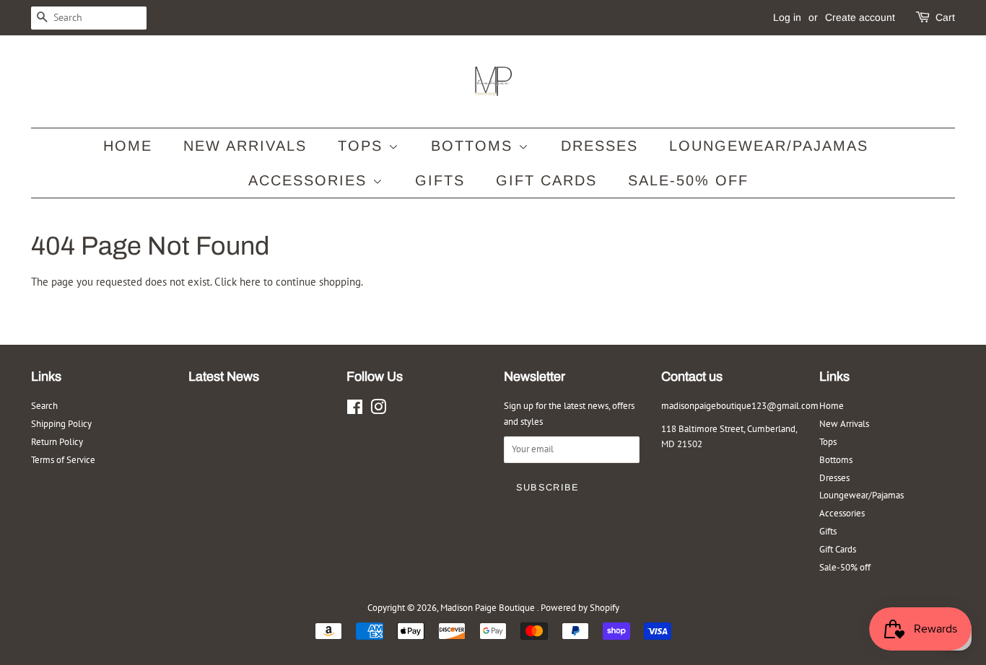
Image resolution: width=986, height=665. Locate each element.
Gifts (440, 180)
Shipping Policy (61, 424)
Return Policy (57, 442)
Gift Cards (546, 180)
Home (127, 146)
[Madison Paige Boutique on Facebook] (354, 410)
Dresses (599, 146)
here (250, 282)
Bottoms (474, 146)
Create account (860, 17)
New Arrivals (245, 146)
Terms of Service (63, 460)
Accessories (310, 180)
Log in (787, 17)
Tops (363, 146)
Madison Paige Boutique (488, 608)
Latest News (223, 376)
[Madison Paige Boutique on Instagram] (378, 410)
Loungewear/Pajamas (768, 146)
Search (44, 406)
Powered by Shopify (580, 608)
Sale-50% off (688, 180)
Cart (945, 17)
